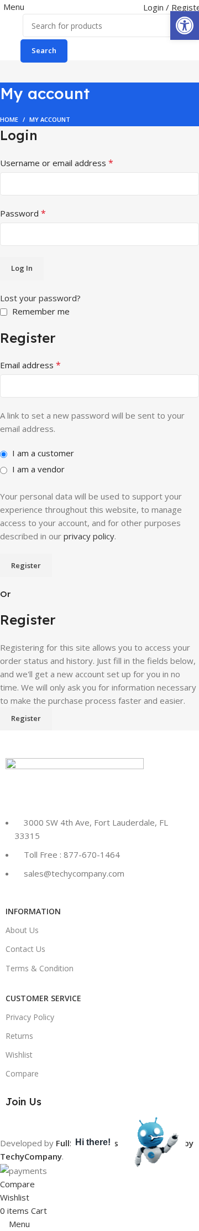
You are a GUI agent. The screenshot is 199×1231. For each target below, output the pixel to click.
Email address (30, 365)
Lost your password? (40, 297)
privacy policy (89, 536)
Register (26, 565)
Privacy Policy (30, 1017)
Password (23, 213)
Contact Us (25, 949)
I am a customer (42, 453)
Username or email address (56, 163)
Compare (22, 1073)
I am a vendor (37, 469)
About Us (22, 930)
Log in (22, 268)
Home (9, 119)
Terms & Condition (40, 968)
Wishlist (19, 1054)
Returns (19, 1036)
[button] (184, 25)
